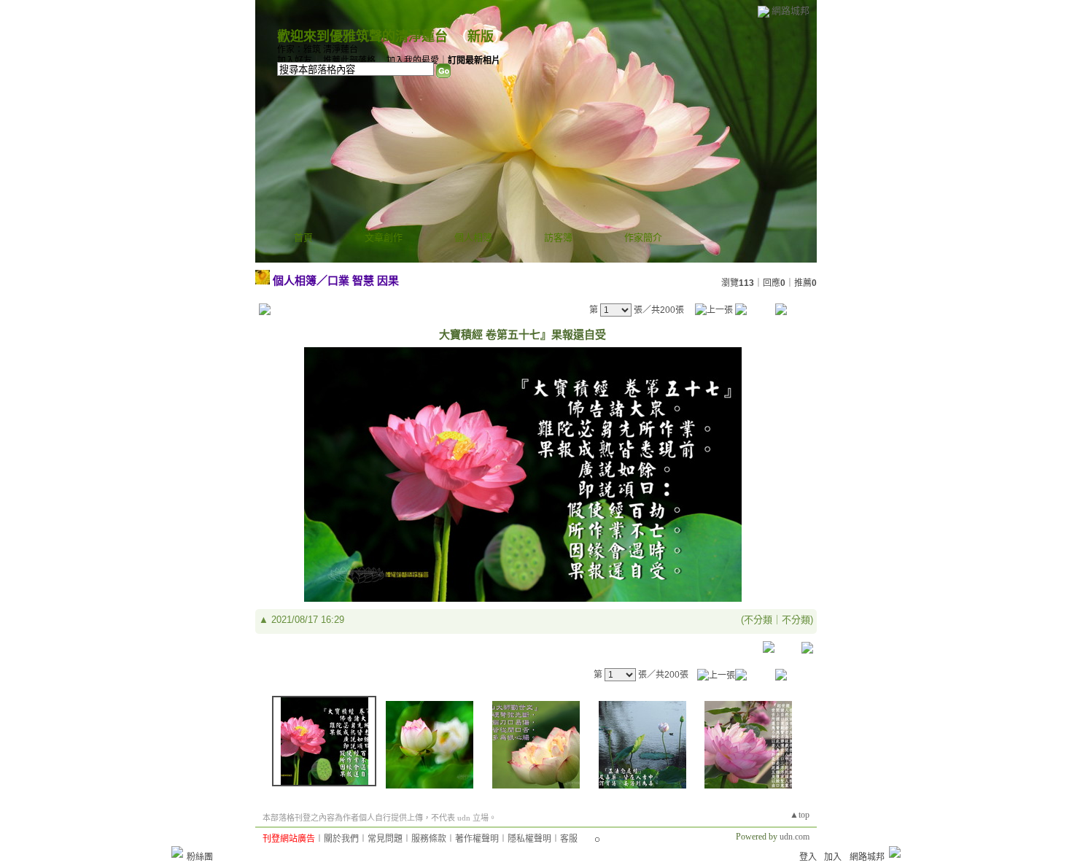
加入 (833, 857)
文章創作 (384, 237)
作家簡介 (643, 237)
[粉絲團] (177, 852)
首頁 (303, 237)
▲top (799, 815)
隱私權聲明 (529, 839)
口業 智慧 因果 (363, 280)
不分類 (758, 619)
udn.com (794, 837)
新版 (480, 36)
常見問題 (385, 839)
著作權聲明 (477, 839)
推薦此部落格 (349, 60)
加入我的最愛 (413, 60)
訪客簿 (558, 237)
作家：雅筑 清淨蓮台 (317, 49)
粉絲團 (200, 857)
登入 (808, 857)
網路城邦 (790, 10)
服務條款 (428, 839)
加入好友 (294, 60)
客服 (569, 839)
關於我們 (341, 839)
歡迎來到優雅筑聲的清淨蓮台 (362, 36)
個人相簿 (473, 237)
